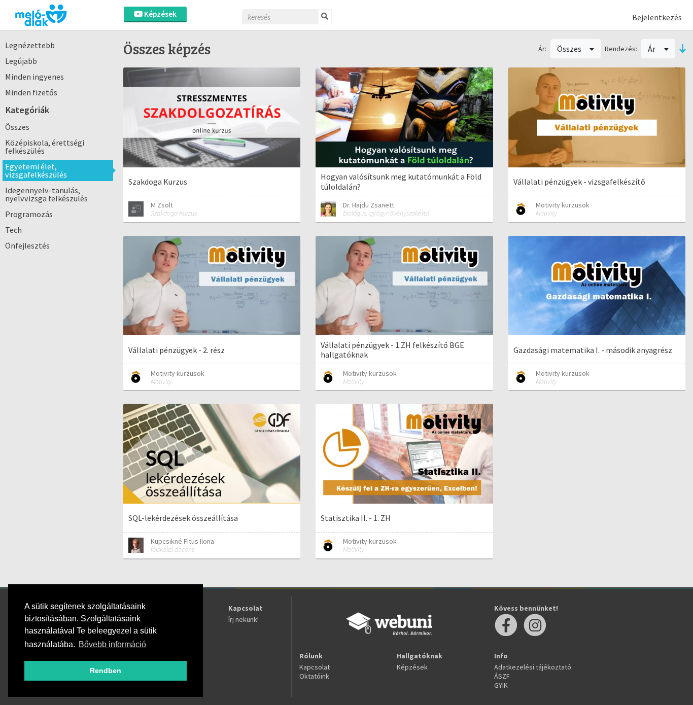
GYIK (501, 685)
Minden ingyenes (34, 77)
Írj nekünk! (243, 619)
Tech (13, 230)
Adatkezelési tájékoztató (532, 667)
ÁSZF (502, 676)
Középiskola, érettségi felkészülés (44, 146)
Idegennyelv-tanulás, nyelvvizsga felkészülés (46, 194)
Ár (652, 49)
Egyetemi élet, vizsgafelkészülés (36, 170)
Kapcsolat (314, 667)
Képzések (160, 14)
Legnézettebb (30, 45)
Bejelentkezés (657, 17)
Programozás (29, 214)
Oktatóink (314, 676)
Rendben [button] (105, 670)
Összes (17, 127)
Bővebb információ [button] (112, 644)
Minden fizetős (31, 92)
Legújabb (21, 61)
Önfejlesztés (27, 245)
